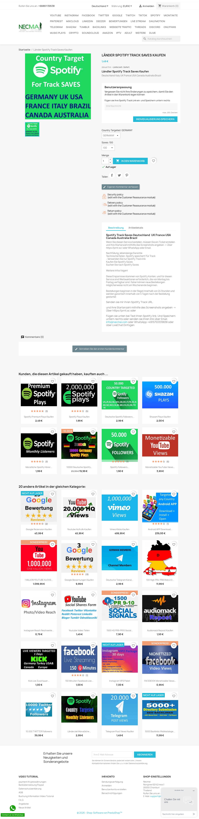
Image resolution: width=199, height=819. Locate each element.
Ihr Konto (108, 776)
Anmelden (107, 785)
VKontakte (171, 15)
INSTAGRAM (72, 15)
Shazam (71, 27)
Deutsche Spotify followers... (119, 416)
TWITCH (130, 15)
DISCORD (154, 27)
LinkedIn (87, 21)
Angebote (24, 803)
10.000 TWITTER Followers (39, 731)
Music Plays (58, 33)
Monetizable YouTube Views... (160, 467)
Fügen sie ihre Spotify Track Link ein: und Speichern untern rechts (137, 100)
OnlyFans (170, 27)
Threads (140, 27)
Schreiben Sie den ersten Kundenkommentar (101, 348)
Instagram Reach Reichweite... (39, 630)
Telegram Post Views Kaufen (120, 731)
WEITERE (140, 33)
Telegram (56, 27)
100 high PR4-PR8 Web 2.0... (160, 579)
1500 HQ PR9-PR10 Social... (120, 630)
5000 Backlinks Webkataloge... (160, 731)
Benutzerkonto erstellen (114, 789)
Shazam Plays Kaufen (160, 416)
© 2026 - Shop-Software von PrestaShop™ (99, 812)
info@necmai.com (116, 322)
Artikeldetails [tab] (135, 227)
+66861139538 (46, 6)
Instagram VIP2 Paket (119, 680)
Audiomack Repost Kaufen (160, 630)
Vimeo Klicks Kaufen (120, 529)
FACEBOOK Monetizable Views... (160, 680)
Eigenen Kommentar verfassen (122, 186)
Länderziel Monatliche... (79, 731)
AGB (21, 792)
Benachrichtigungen (112, 793)
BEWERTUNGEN (118, 21)
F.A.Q (21, 800)
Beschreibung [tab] (116, 227)
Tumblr (84, 27)
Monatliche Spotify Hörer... (38, 467)
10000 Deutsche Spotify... (79, 467)
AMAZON (107, 33)
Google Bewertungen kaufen (79, 579)
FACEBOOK (88, 15)
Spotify (155, 15)
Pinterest (56, 21)
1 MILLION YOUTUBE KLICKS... (39, 579)
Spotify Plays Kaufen (79, 416)
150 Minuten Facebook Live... (79, 680)
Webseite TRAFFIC (120, 27)
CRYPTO (74, 33)
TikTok (143, 15)
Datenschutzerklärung (30, 788)
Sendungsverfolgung (112, 781)
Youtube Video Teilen (79, 630)
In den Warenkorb (130, 161)
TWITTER (103, 15)
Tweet (119, 178)
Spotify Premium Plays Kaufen (39, 416)
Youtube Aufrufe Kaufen (79, 529)
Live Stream (138, 21)
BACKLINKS (99, 27)
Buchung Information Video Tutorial (36, 796)
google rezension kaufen (39, 529)
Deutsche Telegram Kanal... (119, 579)
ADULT (128, 33)
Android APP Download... (160, 529)
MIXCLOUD (72, 21)
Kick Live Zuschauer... (38, 680)
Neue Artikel (25, 807)
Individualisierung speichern (155, 119)
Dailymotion (157, 21)
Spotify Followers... (119, 467)
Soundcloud (90, 33)
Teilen (112, 178)
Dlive (152, 33)
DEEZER (101, 21)
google (117, 15)
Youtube (55, 15)
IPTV (118, 33)
